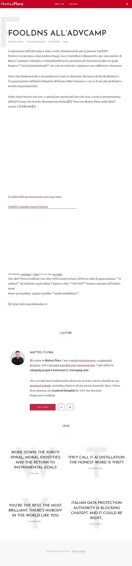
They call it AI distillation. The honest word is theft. (96, 460)
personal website (40, 385)
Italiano (73, 4)
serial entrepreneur (83, 360)
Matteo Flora (17, 41)
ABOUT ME (59, 4)
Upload (36, 274)
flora (54, 274)
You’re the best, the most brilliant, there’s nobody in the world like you (35, 510)
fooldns (59, 274)
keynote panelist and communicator (72, 365)
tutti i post (43, 407)
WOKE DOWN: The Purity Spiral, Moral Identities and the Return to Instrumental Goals (35, 460)
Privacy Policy (79, 551)
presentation (26, 274)
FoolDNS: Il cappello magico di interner (28, 206)
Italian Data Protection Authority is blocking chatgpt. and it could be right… (96, 510)
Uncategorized (37, 41)
